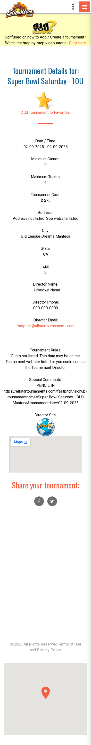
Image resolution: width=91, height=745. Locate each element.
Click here (77, 43)
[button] (45, 693)
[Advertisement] (45, 576)
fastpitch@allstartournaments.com (45, 326)
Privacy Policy (49, 650)
